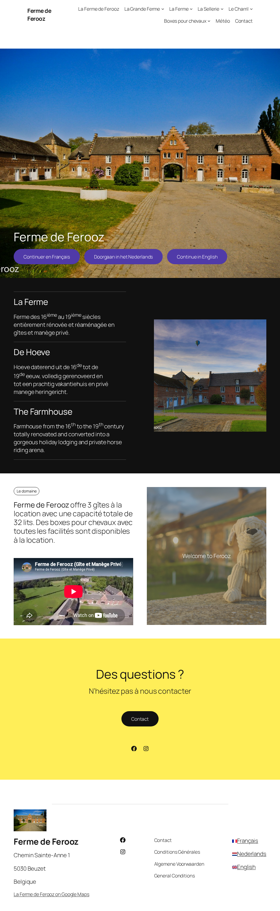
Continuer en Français (47, 256)
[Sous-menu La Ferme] (191, 8)
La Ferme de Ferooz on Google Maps (51, 894)
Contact (140, 719)
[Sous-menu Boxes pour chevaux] (209, 20)
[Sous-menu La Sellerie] (222, 8)
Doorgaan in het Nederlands (123, 256)
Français (247, 840)
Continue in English (197, 256)
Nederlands (251, 853)
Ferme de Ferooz (39, 14)
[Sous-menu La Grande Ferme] (162, 8)
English (246, 867)
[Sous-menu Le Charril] (251, 8)
